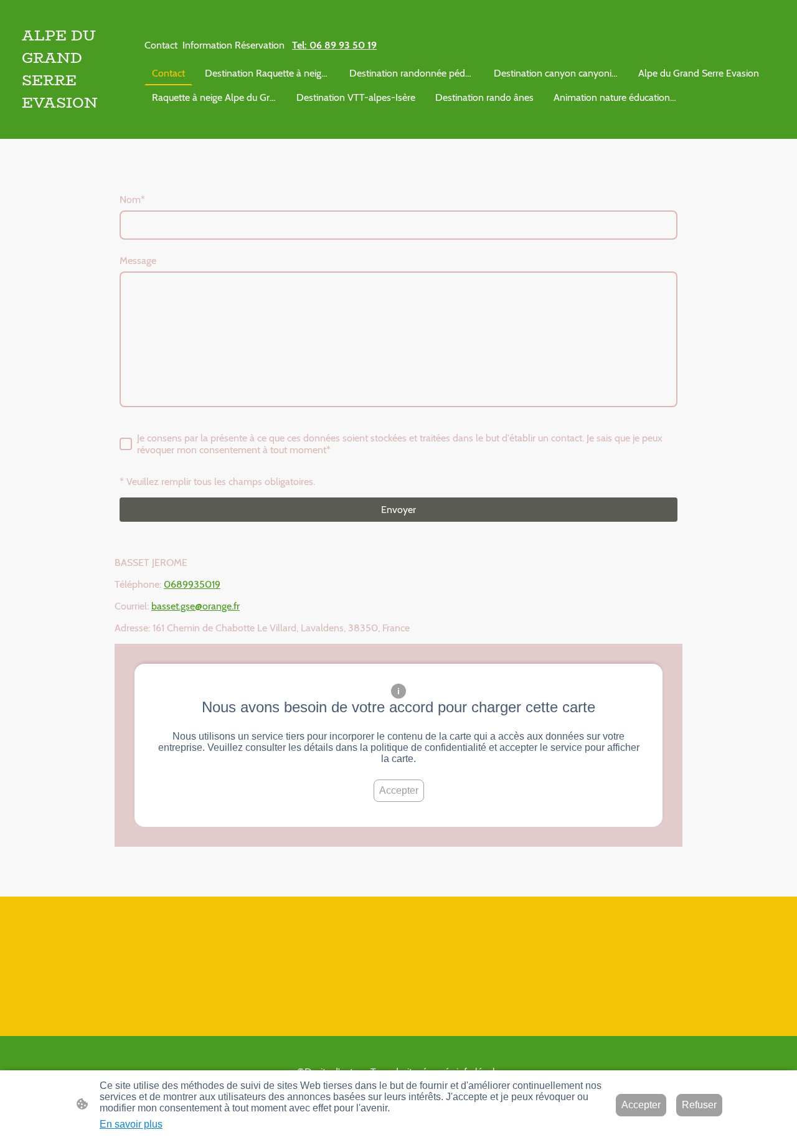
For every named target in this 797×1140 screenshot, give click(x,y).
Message (138, 260)
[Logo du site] (74, 123)
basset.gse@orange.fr (195, 606)
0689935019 (192, 584)
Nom (132, 199)
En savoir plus (131, 1124)
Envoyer (398, 510)
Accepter (398, 790)
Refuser (699, 1105)
